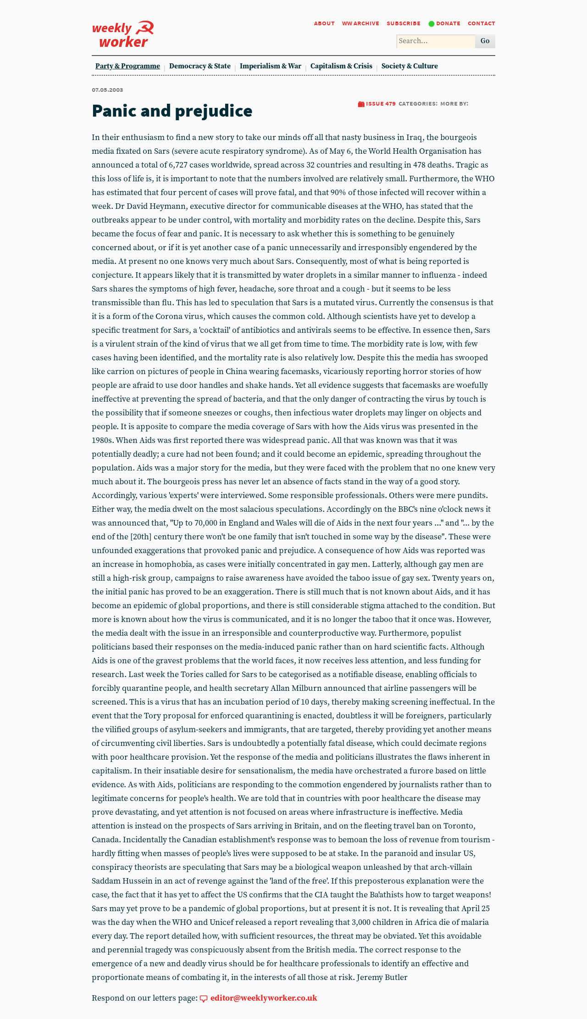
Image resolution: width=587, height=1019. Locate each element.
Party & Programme (127, 66)
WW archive (360, 22)
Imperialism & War (270, 66)
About (324, 22)
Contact (481, 22)
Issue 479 (381, 103)
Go (485, 41)
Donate (448, 22)
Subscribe (404, 22)
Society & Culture (410, 66)
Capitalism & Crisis (341, 66)
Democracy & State (200, 66)
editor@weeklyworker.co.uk (263, 998)
